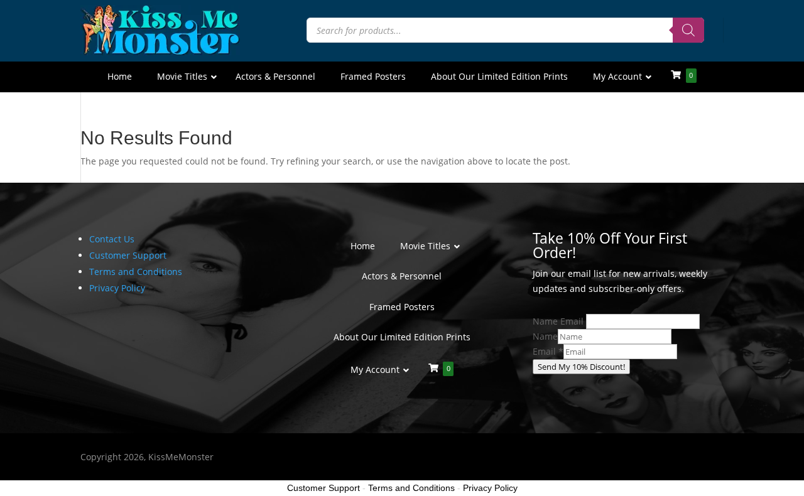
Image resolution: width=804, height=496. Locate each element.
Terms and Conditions (135, 272)
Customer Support (127, 255)
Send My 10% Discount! (581, 366)
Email (548, 351)
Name (545, 336)
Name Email (558, 321)
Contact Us (111, 239)
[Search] (688, 30)
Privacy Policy (117, 288)
